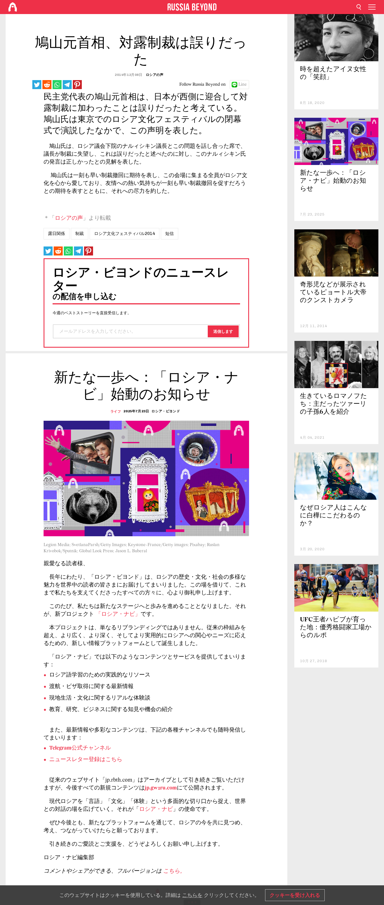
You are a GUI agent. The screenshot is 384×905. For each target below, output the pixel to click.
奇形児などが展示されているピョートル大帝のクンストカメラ (333, 293)
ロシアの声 (69, 218)
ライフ (115, 411)
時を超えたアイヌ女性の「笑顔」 (333, 73)
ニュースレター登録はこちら (85, 760)
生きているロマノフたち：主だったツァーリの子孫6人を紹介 (333, 404)
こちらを (192, 895)
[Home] (12, 7)
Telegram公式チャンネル (80, 748)
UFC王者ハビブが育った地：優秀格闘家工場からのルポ (336, 628)
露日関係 (56, 233)
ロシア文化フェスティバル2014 (124, 233)
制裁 (79, 233)
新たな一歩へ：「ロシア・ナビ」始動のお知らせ (333, 181)
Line (242, 84)
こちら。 (174, 871)
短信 (169, 233)
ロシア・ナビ (156, 809)
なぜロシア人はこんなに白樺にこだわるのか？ (333, 516)
